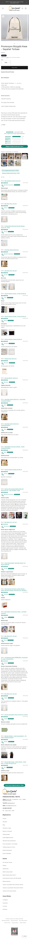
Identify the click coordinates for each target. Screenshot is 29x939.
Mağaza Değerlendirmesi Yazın (14, 146)
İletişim (4, 865)
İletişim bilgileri (23, 922)
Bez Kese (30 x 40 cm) (11, 270)
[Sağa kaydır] (17, 43)
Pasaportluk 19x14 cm (11, 358)
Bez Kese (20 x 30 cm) (11, 636)
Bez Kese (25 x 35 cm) (11, 522)
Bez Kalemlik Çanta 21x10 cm (12, 180)
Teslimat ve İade (7, 828)
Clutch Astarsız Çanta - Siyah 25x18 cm (15, 293)
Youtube (5, 906)
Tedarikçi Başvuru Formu (9, 847)
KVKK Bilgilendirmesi (8, 837)
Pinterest (5, 909)
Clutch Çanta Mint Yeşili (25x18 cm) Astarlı (16, 714)
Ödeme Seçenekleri (8, 871)
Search (4, 818)
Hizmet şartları (7, 922)
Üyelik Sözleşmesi (7, 850)
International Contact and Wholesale (12, 878)
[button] (2, 8)
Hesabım (5, 821)
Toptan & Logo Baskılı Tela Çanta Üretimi (13, 887)
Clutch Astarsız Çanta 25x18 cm (13, 339)
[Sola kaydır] (11, 43)
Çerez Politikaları (7, 853)
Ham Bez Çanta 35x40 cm (12, 249)
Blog (4, 825)
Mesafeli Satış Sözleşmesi (9, 840)
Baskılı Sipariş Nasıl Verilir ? (9, 875)
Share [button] (3, 124)
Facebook (5, 903)
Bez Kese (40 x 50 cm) (11, 203)
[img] (14, 132)
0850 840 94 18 (11, 803)
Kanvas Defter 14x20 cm (11, 378)
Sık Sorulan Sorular (7, 862)
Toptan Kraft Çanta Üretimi (9, 891)
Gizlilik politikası (14, 920)
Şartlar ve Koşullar (7, 831)
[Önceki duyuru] (2, 2)
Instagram (5, 899)
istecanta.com (12, 918)
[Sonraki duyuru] (26, 2)
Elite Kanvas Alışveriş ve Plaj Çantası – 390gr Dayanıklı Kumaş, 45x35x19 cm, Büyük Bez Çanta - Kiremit (14, 590)
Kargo (7, 57)
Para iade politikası (23, 920)
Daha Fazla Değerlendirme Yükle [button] (14, 785)
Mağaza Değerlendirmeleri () (11, 173)
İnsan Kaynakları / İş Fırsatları (10, 844)
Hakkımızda (5, 868)
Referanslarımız (6, 881)
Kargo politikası (15, 922)
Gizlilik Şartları (6, 834)
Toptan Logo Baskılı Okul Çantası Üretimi (13, 884)
